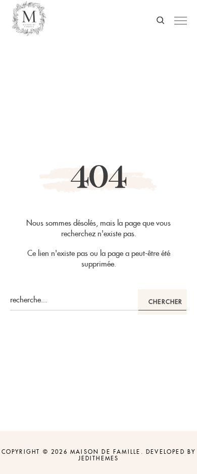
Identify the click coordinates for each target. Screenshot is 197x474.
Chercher (166, 301)
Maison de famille (105, 451)
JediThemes (98, 458)
